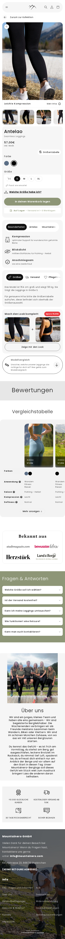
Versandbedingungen (14, 901)
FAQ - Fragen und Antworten (17, 887)
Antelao (33, 226)
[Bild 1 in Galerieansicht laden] (10, 117)
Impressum (8, 921)
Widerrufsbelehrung (47, 901)
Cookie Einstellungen (47, 907)
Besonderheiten (16, 226)
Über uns (7, 894)
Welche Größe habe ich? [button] (25, 192)
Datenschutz (43, 894)
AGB (38, 887)
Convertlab (40, 932)
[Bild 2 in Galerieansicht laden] (27, 117)
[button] (46, 7)
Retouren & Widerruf (13, 907)
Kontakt (6, 914)
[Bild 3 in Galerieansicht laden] (44, 117)
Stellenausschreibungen (49, 914)
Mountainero (48, 226)
